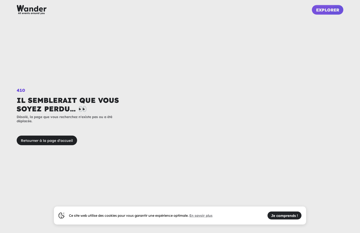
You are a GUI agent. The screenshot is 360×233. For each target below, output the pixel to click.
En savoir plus (200, 215)
